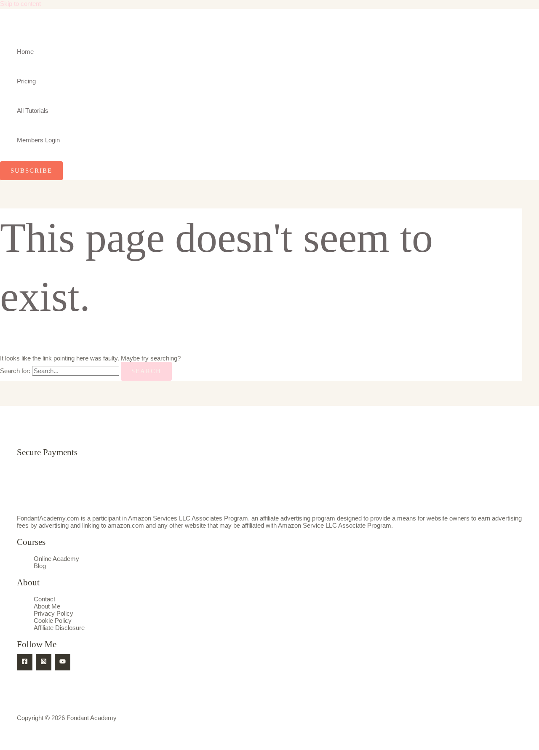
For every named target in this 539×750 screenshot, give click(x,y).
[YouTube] (62, 662)
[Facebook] (24, 662)
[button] (31, 170)
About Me (47, 606)
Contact (44, 599)
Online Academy (56, 558)
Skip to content (20, 3)
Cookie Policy (53, 620)
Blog (40, 565)
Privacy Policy (53, 613)
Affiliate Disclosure (59, 627)
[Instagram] (43, 662)
